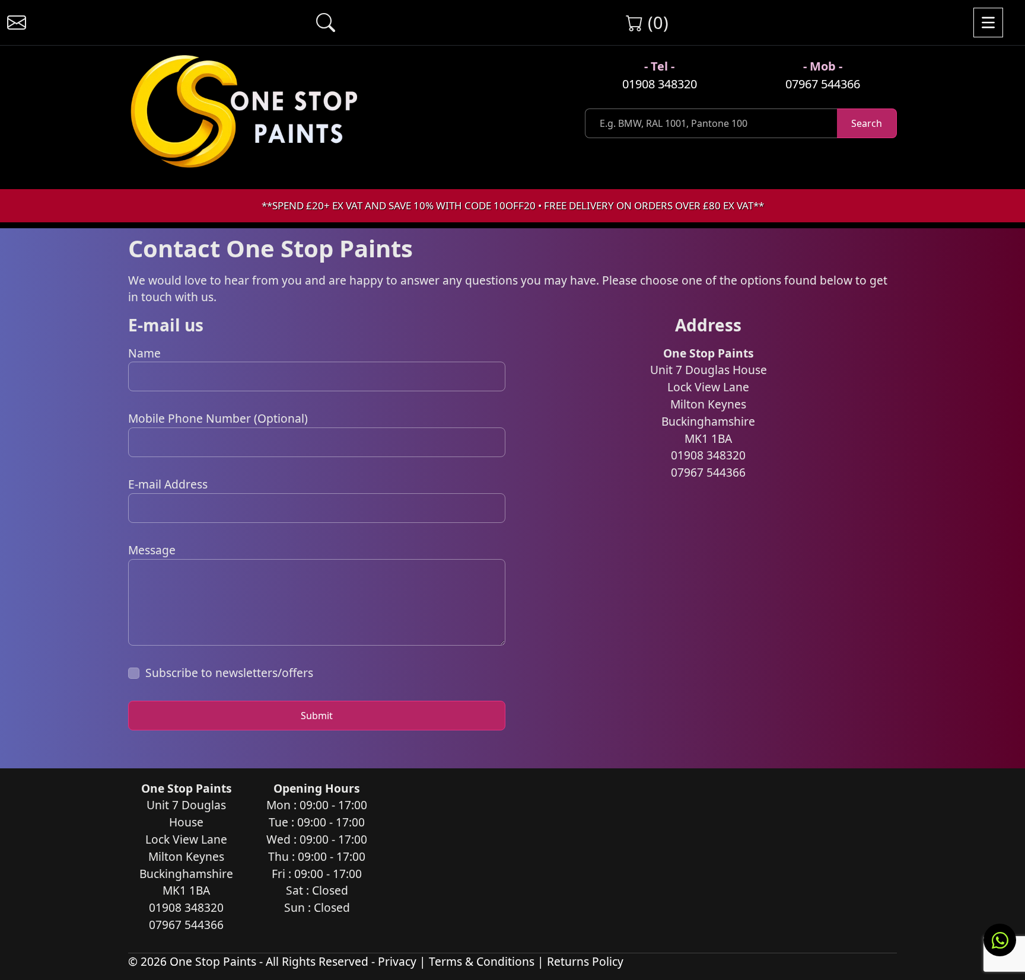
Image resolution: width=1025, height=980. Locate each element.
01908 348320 (659, 84)
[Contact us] (16, 22)
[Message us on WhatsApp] (999, 940)
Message (152, 550)
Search (866, 123)
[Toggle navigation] (988, 22)
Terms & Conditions (481, 961)
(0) (656, 22)
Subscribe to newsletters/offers (229, 673)
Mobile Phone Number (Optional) (218, 418)
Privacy (397, 961)
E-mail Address (168, 484)
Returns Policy (585, 961)
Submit (317, 715)
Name (144, 353)
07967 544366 (822, 84)
